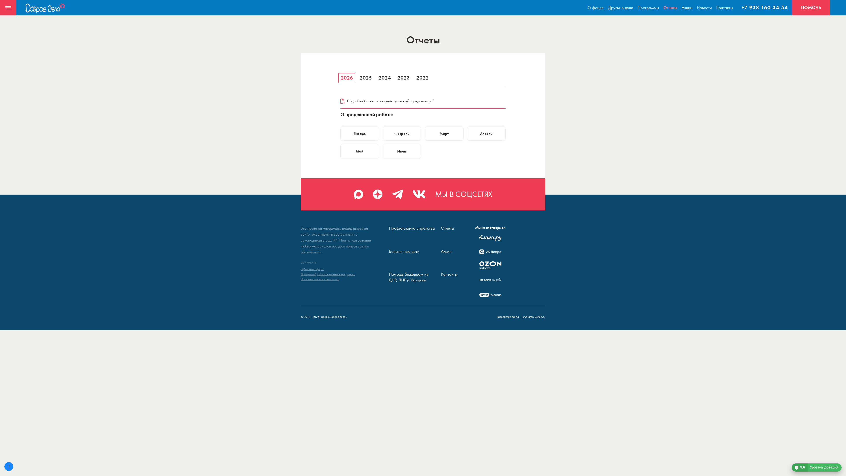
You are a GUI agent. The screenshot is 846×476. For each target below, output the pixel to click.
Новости (704, 7)
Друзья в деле (620, 7)
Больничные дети (404, 251)
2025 (366, 78)
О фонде (596, 7)
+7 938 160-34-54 (765, 7)
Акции (687, 7)
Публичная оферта (312, 269)
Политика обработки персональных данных (328, 274)
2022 (422, 78)
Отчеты (670, 7)
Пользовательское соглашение (320, 279)
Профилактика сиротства (412, 228)
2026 (347, 78)
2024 (384, 78)
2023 (403, 78)
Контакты (724, 7)
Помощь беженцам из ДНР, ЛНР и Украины (408, 277)
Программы (648, 7)
